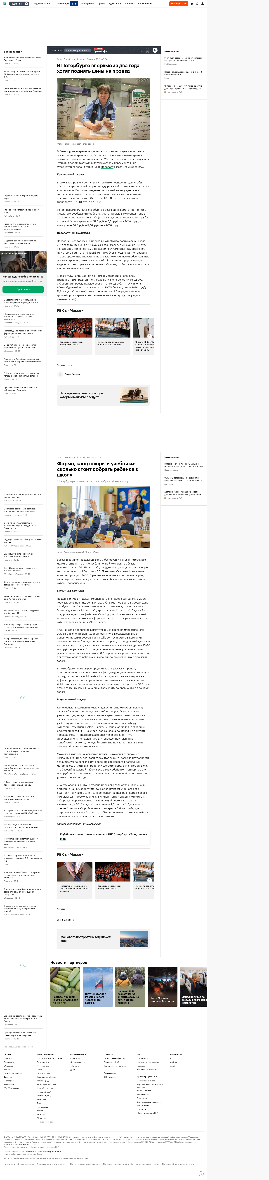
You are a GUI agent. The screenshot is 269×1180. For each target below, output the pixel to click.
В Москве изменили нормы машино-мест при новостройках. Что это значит (183, 464)
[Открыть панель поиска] (197, 4)
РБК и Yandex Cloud (12, 847)
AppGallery (175, 1065)
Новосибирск (43, 1065)
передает (107, 166)
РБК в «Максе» (70, 310)
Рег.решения (143, 1094)
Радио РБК (16, 4)
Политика (8, 63)
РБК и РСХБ (9, 336)
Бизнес (7, 378)
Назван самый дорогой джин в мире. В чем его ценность (183, 73)
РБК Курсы (141, 1109)
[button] (192, 4)
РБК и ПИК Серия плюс (14, 545)
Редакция (141, 1065)
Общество (8, 232)
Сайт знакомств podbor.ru (148, 1101)
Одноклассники (77, 1062)
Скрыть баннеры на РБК (114, 1058)
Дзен (72, 1069)
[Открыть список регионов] (192, 4)
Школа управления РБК (147, 1113)
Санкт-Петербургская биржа (49, 1151)
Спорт (6, 80)
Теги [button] (69, 364)
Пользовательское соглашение (85, 1163)
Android (173, 1062)
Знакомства (142, 1098)
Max (63, 838)
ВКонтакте (75, 1058)
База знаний (9, 1084)
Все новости (12, 51)
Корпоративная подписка (115, 1065)
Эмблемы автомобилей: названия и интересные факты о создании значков (183, 478)
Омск (39, 1069)
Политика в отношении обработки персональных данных (131, 1163)
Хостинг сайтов (144, 1090)
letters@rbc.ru (29, 1144)
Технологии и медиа (12, 322)
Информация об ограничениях (19, 1163)
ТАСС (85, 575)
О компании (142, 1058)
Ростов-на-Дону (44, 1095)
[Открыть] (23, 4)
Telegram (136, 834)
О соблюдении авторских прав (52, 1163)
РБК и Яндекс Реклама (13, 573)
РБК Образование (11, 1088)
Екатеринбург (43, 1062)
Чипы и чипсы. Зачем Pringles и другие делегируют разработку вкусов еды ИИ (183, 87)
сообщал (77, 213)
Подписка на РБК (111, 1062)
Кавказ (40, 1110)
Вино (166, 77)
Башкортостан (43, 1073)
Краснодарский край (46, 1084)
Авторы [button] (61, 364)
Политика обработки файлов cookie (179, 1163)
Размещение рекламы (146, 1069)
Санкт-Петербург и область (70, 58)
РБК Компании (10, 830)
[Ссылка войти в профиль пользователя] (202, 3)
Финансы (8, 1077)
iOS (172, 1058)
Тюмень (40, 1103)
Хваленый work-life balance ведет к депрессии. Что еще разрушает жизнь (182, 492)
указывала (128, 649)
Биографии (9, 1080)
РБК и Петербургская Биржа (16, 773)
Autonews (168, 483)
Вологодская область (46, 1077)
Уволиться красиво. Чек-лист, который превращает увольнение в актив (183, 59)
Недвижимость (171, 469)
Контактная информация (148, 1062)
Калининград (43, 1080)
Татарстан (41, 1099)
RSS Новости (110, 1077)
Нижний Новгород (45, 1088)
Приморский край (45, 1121)
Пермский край (44, 1091)
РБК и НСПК (9, 500)
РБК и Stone (9, 215)
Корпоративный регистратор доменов (150, 1085)
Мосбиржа (30, 1151)
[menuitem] (42, 3)
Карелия (41, 1114)
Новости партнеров (68, 962)
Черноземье (42, 1106)
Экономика (9, 816)
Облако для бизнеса (146, 1080)
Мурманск (41, 1118)
